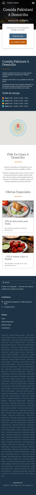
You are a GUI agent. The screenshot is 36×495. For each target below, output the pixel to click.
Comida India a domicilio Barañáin (10, 395)
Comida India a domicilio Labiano (14, 442)
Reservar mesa (6, 325)
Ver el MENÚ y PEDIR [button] (18, 42)
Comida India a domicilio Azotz (17, 403)
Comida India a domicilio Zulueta (18, 420)
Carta (3, 318)
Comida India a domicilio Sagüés (17, 444)
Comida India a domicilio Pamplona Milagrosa (13, 335)
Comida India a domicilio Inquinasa (25, 391)
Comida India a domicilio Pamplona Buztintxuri (23, 357)
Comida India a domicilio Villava (27, 376)
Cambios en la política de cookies (12, 289)
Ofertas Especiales (8, 322)
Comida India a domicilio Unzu (15, 456)
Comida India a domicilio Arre (14, 398)
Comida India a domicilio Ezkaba (17, 400)
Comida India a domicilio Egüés (13, 369)
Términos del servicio (26, 286)
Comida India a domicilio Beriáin (25, 364)
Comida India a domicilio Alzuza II (14, 434)
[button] (33, 3)
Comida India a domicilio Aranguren (20, 361)
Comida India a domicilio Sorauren (17, 427)
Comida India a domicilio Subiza (20, 471)
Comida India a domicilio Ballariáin (22, 451)
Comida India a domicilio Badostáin (20, 388)
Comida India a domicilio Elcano (13, 439)
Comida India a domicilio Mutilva (9, 366)
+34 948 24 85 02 (9, 307)
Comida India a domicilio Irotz (13, 432)
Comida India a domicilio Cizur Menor (18, 383)
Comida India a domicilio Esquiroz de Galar (14, 378)
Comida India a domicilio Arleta (18, 405)
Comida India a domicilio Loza (14, 437)
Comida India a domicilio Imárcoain (19, 446)
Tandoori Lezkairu (13, 3)
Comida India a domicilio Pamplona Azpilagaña (23, 340)
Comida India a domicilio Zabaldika (14, 412)
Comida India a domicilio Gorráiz (18, 422)
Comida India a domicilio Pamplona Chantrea (13, 342)
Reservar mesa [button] (18, 36)
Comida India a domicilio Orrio (13, 459)
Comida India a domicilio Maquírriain (21, 449)
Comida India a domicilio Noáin (18, 381)
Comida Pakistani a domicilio (17, 473)
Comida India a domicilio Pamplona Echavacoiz (13, 359)
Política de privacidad (9, 286)
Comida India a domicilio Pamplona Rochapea (23, 349)
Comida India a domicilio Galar (17, 371)
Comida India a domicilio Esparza (26, 408)
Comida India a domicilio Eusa (19, 425)
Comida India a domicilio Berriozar (10, 393)
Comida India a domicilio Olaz (26, 393)
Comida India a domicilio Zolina (16, 415)
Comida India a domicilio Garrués (18, 417)
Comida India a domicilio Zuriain (22, 468)
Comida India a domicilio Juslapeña (20, 463)
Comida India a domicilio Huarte (19, 386)
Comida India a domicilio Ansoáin (18, 374)
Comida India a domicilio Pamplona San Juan (13, 352)
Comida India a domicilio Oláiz (22, 466)
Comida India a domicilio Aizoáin (10, 410)
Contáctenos (6, 328)
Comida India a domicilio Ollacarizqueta (16, 461)
